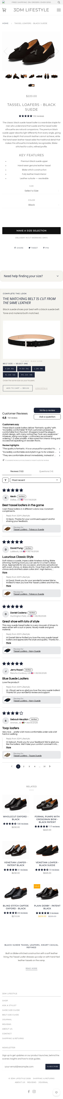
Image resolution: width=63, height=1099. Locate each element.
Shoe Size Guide (11, 1010)
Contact (7, 1034)
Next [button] (55, 51)
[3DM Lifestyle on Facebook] (28, 1092)
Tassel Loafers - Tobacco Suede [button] (28, 529)
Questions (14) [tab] (46, 471)
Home (5, 23)
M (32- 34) (24, 369)
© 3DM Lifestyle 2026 (20, 1078)
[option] (31, 51)
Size (31, 186)
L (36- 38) (38, 369)
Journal (7, 1019)
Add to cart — (17, 388)
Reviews (6, 1024)
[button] (26, 116)
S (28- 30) (9, 369)
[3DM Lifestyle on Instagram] (34, 1092)
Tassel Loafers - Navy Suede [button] (27, 651)
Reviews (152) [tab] (16, 471)
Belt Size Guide (10, 1015)
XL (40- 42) (10, 375)
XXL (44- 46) (26, 375)
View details (41, 388)
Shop (5, 1001)
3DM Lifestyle (31, 9)
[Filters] (5, 480)
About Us (7, 1029)
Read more (31, 968)
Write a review (47, 410)
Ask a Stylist (9, 1005)
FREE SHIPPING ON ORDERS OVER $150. (31, 2)
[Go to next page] (50, 766)
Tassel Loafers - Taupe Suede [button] (27, 756)
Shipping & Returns (13, 1038)
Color (31, 200)
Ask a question (47, 417)
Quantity (32, 214)
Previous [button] (7, 51)
